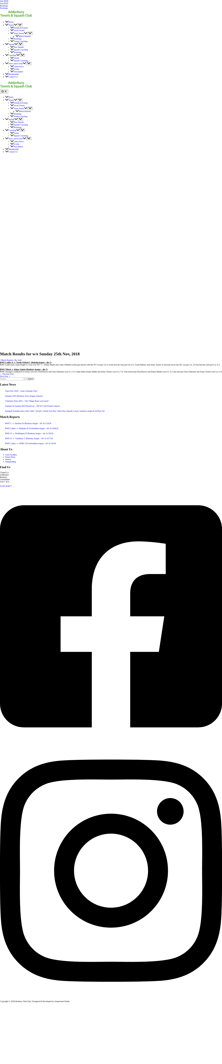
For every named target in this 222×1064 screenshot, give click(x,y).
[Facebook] (111, 742)
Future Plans (10, 457)
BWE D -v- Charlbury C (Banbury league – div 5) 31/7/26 (29, 438)
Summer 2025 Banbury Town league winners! (24, 396)
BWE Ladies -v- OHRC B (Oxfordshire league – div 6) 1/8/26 (30, 443)
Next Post (5, 376)
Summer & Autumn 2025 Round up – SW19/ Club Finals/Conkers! (32, 406)
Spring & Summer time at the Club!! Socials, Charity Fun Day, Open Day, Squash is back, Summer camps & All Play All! (55, 411)
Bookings (4, 8)
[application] (15, 25)
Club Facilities (11, 455)
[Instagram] (111, 997)
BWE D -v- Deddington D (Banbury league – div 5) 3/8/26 (29, 433)
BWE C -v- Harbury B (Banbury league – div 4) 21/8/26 (28, 423)
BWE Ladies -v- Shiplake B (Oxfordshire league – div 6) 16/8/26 (31, 428)
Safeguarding (10, 462)
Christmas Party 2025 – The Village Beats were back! (27, 401)
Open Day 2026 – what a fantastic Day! (21, 391)
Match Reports (7, 360)
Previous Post (7, 374)
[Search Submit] (25, 379)
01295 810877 (6, 486)
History (8, 459)
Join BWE (4, 3)
